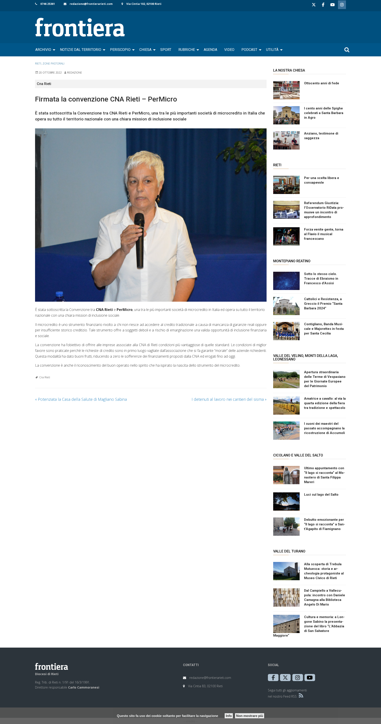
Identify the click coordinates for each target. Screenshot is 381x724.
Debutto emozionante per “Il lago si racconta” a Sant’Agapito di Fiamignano (324, 524)
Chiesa (145, 50)
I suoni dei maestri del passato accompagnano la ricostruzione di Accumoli (324, 428)
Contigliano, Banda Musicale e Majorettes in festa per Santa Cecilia (324, 328)
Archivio (43, 50)
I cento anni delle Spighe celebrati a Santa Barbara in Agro (323, 113)
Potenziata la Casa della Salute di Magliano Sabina (81, 399)
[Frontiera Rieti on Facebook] (323, 5)
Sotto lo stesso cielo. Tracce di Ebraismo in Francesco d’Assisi (321, 278)
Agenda (210, 50)
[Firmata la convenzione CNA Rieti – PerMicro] (151, 215)
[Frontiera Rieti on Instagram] (342, 4)
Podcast (249, 50)
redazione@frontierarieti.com (91, 4)
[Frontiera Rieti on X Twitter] (314, 5)
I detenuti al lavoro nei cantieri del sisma (229, 399)
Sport (165, 50)
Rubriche (186, 50)
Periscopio (120, 50)
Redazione (74, 72)
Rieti (38, 63)
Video (229, 50)
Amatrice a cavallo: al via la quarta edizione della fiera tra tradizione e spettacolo (325, 403)
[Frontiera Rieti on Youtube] (332, 5)
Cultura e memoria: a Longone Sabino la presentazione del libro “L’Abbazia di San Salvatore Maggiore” (309, 626)
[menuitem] (44, 49)
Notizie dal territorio (80, 50)
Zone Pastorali (53, 63)
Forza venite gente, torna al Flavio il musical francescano (323, 234)
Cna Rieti (44, 377)
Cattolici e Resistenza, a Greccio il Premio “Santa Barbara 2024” (323, 303)
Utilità (272, 50)
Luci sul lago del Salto (321, 495)
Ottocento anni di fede (321, 83)
